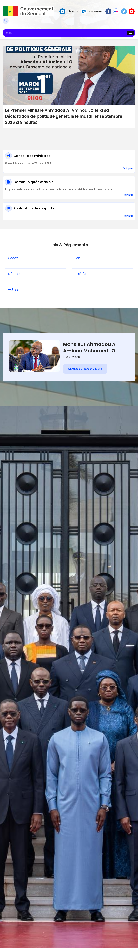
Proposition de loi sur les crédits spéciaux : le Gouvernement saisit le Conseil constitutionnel (59, 189)
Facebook (108, 10)
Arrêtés (80, 274)
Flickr (116, 10)
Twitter (124, 10)
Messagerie (95, 11)
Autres (13, 289)
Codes (13, 258)
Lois (77, 258)
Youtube (132, 10)
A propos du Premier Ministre (85, 369)
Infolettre (72, 11)
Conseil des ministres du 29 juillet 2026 (28, 163)
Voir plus (128, 168)
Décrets (14, 274)
